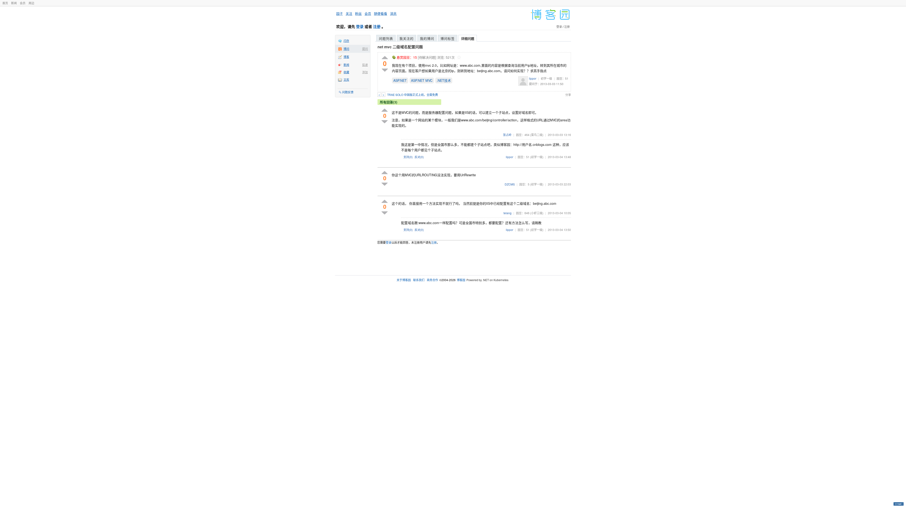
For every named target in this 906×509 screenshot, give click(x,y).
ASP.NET (400, 80)
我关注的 (406, 38)
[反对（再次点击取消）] (385, 70)
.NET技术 (444, 80)
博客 (346, 57)
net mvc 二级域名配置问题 (400, 46)
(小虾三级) (536, 213)
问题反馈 (347, 92)
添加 (365, 72)
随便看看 (380, 13)
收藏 (346, 72)
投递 (365, 65)
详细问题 (467, 38)
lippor (532, 78)
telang (507, 213)
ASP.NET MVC (421, 80)
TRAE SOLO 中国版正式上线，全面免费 (412, 95)
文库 (346, 80)
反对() (419, 157)
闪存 (346, 41)
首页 (5, 3)
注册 (377, 26)
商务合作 (432, 280)
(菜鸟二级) (536, 135)
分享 (568, 95)
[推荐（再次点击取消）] (385, 58)
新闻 (14, 3)
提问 (365, 49)
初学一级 (546, 78)
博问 (346, 49)
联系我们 (418, 280)
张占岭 (507, 135)
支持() (408, 157)
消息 (393, 13)
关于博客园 (404, 280)
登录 (360, 26)
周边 (31, 3)
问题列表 (386, 38)
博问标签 (447, 38)
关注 (349, 13)
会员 (22, 3)
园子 (339, 13)
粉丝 (358, 13)
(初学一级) (536, 157)
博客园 (461, 280)
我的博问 (427, 38)
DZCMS (510, 184)
